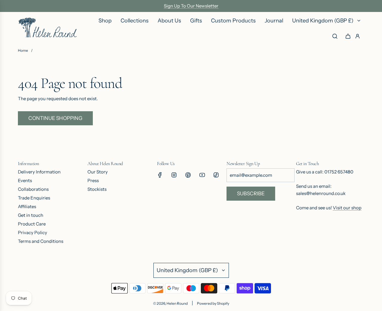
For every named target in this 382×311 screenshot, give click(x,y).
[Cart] (348, 36)
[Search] (334, 36)
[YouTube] (202, 175)
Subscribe (251, 193)
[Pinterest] (188, 175)
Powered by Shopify (213, 303)
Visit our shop (347, 208)
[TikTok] (216, 175)
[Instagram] (174, 175)
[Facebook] (160, 175)
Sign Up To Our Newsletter (191, 6)
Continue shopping (55, 118)
